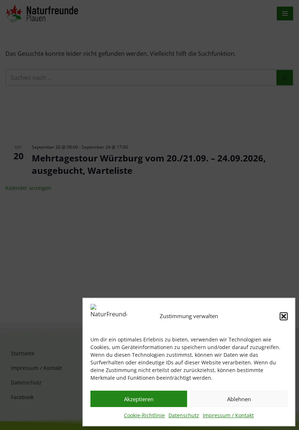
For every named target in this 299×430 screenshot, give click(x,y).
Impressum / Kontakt (228, 415)
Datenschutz (183, 415)
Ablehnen (239, 399)
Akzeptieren (139, 399)
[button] (283, 316)
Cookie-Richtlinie (144, 415)
